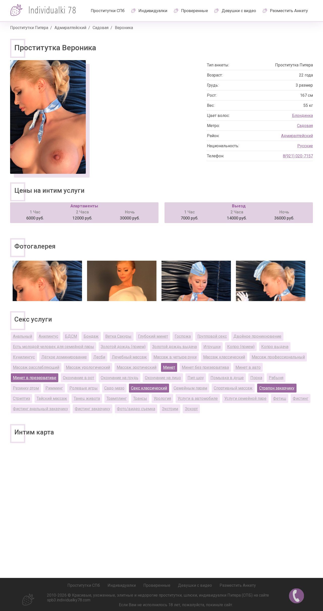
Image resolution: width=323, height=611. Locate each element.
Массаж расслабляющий (36, 367)
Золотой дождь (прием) (123, 346)
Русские (305, 145)
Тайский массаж (52, 398)
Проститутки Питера (29, 27)
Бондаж (91, 336)
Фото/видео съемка (136, 408)
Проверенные (194, 10)
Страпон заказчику (276, 388)
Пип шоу (195, 377)
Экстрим (170, 408)
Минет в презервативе (34, 377)
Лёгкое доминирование (64, 357)
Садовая (101, 27)
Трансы (140, 398)
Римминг (54, 388)
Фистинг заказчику (92, 408)
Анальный (22, 336)
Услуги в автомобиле (198, 398)
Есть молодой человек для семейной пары (53, 346)
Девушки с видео (239, 10)
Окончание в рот (78, 377)
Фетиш (279, 398)
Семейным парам (190, 388)
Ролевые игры (83, 388)
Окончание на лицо (163, 377)
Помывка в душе (227, 377)
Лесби (99, 357)
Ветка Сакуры (118, 336)
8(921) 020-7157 (298, 156)
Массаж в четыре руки (175, 357)
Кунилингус (24, 357)
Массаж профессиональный (278, 357)
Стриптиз (21, 398)
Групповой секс (212, 336)
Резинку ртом (26, 388)
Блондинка (302, 115)
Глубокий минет (153, 336)
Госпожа (183, 336)
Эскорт (191, 408)
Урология (162, 398)
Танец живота (87, 398)
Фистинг (300, 398)
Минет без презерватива (205, 367)
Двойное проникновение (257, 336)
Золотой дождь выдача (174, 346)
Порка (256, 377)
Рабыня (276, 377)
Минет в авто (248, 367)
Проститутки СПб (108, 10)
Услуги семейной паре (245, 398)
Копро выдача (274, 346)
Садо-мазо (114, 388)
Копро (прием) (241, 346)
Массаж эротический (136, 367)
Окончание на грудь (119, 377)
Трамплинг (116, 398)
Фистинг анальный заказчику (40, 408)
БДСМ (71, 336)
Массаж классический (224, 357)
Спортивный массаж (233, 388)
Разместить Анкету (289, 10)
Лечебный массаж (129, 357)
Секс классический (149, 388)
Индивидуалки (153, 10)
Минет (169, 367)
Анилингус (48, 336)
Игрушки (212, 346)
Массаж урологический (88, 367)
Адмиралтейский (70, 27)
